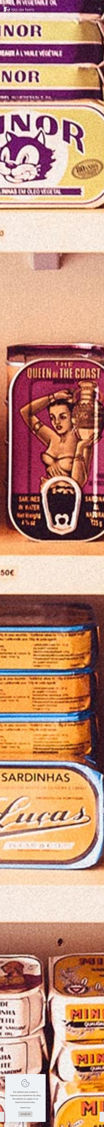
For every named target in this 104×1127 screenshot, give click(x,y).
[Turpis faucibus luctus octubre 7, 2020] (2, 1117)
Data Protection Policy (25, 1102)
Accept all (25, 1114)
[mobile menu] (100, 9)
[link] (52, 574)
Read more (25, 1107)
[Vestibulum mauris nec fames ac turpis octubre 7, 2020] (102, 1117)
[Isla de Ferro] (18, 9)
